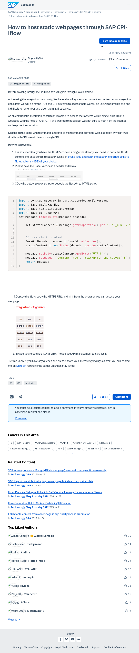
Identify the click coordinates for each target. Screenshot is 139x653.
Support (96, 647)
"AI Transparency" (43, 449)
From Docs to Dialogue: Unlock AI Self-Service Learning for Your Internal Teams (55, 492)
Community (27, 5)
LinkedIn (21, 365)
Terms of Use (31, 647)
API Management (41, 84)
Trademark (82, 647)
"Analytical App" (74, 449)
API (11, 383)
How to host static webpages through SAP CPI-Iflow (67, 30)
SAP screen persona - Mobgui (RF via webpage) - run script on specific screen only (57, 470)
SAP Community (15, 12)
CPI (18, 383)
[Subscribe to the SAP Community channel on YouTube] (72, 639)
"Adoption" (103, 443)
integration (30, 383)
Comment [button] (121, 396)
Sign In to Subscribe (115, 41)
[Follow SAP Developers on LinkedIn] (78, 639)
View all (12, 619)
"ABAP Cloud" (23, 443)
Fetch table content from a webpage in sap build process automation (49, 514)
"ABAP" (63, 443)
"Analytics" (92, 449)
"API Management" (112, 449)
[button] (116, 68)
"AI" (58, 449)
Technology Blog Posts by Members (84, 12)
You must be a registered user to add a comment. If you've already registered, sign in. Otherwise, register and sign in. (65, 409)
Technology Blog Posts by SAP (29, 496)
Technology (58, 12)
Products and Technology (38, 12)
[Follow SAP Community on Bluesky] (66, 639)
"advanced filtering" (19, 449)
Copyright (46, 647)
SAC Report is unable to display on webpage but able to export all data (50, 481)
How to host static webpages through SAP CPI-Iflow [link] (34, 16)
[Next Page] (72, 453)
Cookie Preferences (115, 647)
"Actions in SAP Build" (82, 443)
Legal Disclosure (64, 647)
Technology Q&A (21, 474)
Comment (21, 418)
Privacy (17, 647)
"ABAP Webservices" (44, 443)
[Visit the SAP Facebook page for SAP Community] (60, 639)
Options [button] (101, 46)
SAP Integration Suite (19, 84)
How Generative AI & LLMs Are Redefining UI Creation (39, 503)
